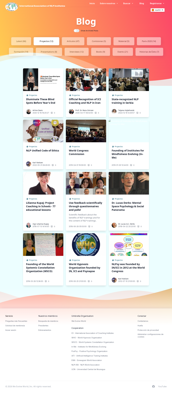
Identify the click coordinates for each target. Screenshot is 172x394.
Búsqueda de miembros (48, 321)
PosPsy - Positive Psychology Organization (89, 351)
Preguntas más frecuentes (16, 321)
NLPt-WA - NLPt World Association (86, 365)
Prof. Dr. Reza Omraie (84, 110)
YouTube (162, 386)
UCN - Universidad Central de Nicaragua (88, 369)
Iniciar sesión (10, 330)
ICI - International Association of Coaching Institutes (93, 333)
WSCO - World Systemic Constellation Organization (93, 342)
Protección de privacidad (148, 330)
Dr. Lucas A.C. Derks (126, 224)
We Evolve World (79, 321)
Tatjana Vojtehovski (126, 110)
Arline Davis (38, 110)
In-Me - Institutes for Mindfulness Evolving (89, 347)
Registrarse (156, 3)
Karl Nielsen (38, 162)
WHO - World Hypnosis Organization (87, 338)
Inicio (92, 3)
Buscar (127, 3)
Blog (142, 3)
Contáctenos (143, 321)
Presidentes (43, 326)
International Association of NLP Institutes (42, 6)
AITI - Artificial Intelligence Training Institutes (90, 356)
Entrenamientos (44, 330)
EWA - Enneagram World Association (87, 360)
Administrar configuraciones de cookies (150, 335)
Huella (140, 326)
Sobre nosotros (108, 3)
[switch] (76, 30)
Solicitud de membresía (15, 326)
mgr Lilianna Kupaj (41, 224)
